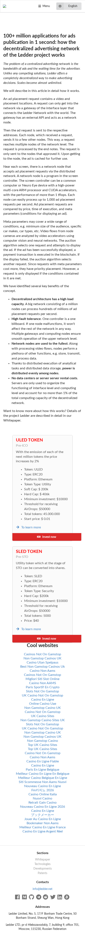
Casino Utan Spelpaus (42, 662)
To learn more (30, 527)
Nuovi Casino (42, 798)
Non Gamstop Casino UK (42, 707)
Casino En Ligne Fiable (42, 761)
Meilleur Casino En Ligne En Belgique (42, 773)
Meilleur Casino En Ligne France (42, 827)
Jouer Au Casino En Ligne (42, 819)
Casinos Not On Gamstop (42, 654)
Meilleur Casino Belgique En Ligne (42, 778)
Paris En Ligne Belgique (42, 769)
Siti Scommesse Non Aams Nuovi (42, 782)
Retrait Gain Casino (42, 802)
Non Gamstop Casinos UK (42, 658)
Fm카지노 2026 (42, 790)
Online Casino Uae (42, 703)
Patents (42, 873)
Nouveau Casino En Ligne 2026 (42, 806)
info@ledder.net (42, 889)
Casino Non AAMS (42, 683)
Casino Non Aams (42, 670)
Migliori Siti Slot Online (42, 679)
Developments (42, 868)
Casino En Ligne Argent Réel (42, 831)
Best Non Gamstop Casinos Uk (42, 666)
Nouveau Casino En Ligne (42, 786)
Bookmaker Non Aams (43, 823)
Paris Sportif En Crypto (42, 687)
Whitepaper (42, 859)
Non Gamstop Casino (42, 740)
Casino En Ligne (42, 699)
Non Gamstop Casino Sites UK (42, 720)
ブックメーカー (42, 815)
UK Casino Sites (42, 716)
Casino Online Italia (42, 794)
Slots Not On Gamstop (42, 691)
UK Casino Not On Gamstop (42, 695)
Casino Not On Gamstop (42, 712)
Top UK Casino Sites (42, 745)
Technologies (42, 864)
